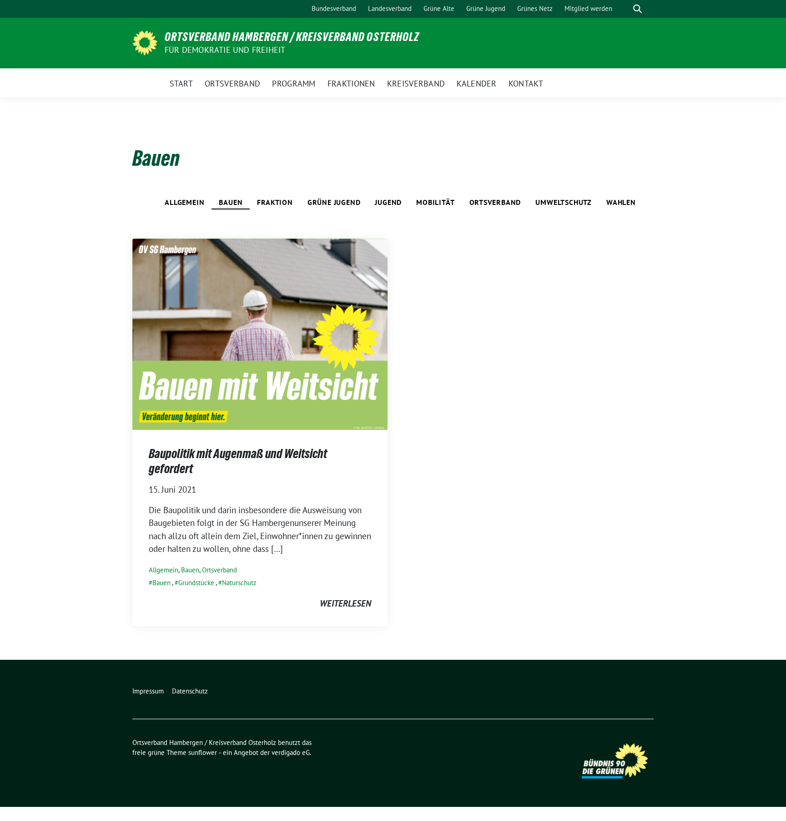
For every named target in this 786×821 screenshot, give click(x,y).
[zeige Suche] (637, 9)
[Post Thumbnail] (260, 333)
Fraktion (274, 202)
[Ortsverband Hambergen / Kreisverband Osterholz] (144, 41)
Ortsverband (495, 202)
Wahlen (621, 202)
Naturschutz (239, 582)
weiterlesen (345, 603)
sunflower (202, 752)
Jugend (388, 202)
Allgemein (184, 202)
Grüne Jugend (334, 202)
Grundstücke (196, 582)
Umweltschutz (563, 202)
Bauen (230, 202)
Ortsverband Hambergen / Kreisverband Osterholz (292, 37)
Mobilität (435, 202)
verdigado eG (291, 752)
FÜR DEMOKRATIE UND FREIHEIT (225, 50)
